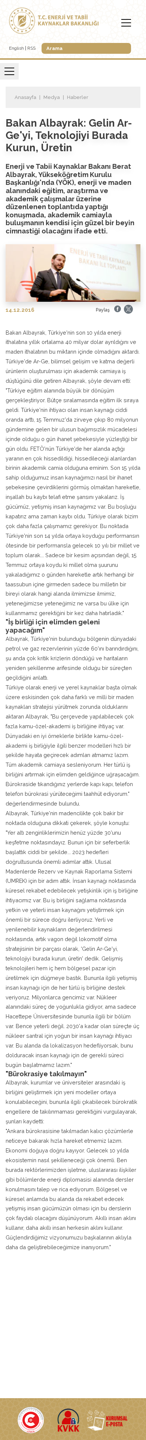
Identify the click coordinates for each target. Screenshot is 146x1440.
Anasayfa (25, 97)
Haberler (77, 97)
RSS (31, 48)
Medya (51, 97)
